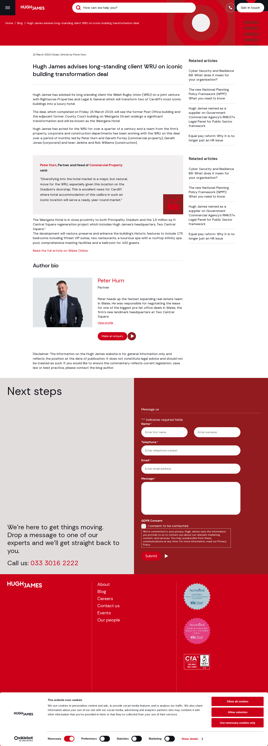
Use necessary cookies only (237, 722)
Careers (105, 598)
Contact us (108, 605)
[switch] (105, 739)
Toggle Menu (7, 7)
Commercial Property (106, 165)
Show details (190, 738)
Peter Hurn (79, 54)
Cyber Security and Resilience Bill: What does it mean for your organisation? (211, 75)
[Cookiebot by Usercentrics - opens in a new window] (24, 739)
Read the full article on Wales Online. (60, 250)
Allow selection (237, 712)
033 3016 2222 (54, 563)
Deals (55, 54)
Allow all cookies (237, 701)
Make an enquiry (112, 336)
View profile (105, 322)
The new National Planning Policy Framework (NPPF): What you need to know (209, 94)
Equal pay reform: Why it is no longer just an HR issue (212, 138)
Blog (20, 23)
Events (104, 613)
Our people (108, 620)
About (103, 584)
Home (9, 23)
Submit (78, 8)
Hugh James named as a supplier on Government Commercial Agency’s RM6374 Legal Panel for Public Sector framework (212, 117)
